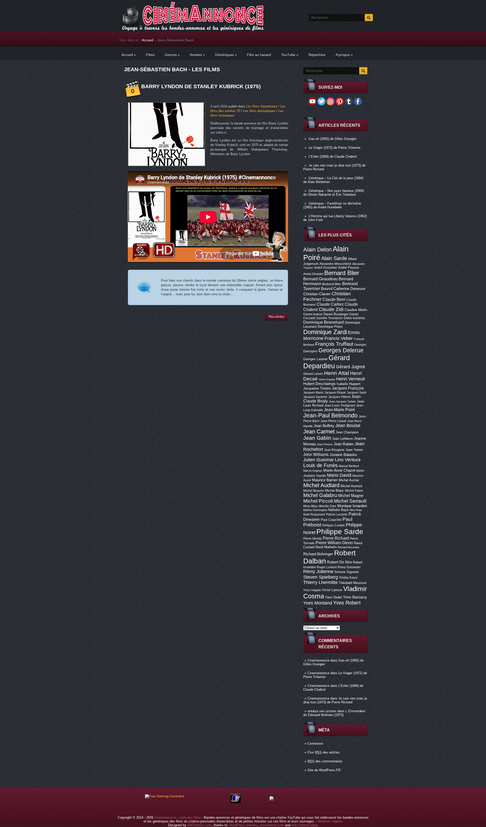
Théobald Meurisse (353, 583)
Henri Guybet (327, 379)
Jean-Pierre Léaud (333, 421)
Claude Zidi (331, 309)
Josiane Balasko (343, 455)
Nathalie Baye (338, 510)
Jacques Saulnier (315, 397)
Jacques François (348, 388)
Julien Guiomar (318, 459)
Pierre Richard (336, 538)
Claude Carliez (330, 304)
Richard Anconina (348, 547)
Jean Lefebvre (342, 438)
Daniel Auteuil (312, 314)
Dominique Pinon (330, 326)
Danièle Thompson (329, 318)
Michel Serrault (350, 501)
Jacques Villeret (339, 397)
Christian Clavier (317, 294)
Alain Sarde (334, 258)
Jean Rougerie (334, 450)
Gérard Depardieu (326, 362)
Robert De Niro (339, 562)
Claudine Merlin (356, 310)
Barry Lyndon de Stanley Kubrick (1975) (201, 86)
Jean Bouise (347, 425)
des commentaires (325, 761)
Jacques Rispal (335, 392)
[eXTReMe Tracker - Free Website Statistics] (235, 802)
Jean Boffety (324, 426)
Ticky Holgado (312, 590)
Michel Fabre (354, 490)
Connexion (315, 743)
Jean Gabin (317, 438)
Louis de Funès (320, 465)
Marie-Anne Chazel (339, 470)
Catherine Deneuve (349, 289)
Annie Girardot (313, 274)
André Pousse (348, 267)
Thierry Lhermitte (320, 582)
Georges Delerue (340, 350)
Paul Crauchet (331, 520)
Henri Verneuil (350, 378)
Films (150, 55)
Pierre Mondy (312, 538)
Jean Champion (347, 432)
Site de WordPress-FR (324, 770)
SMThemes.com (199, 825)
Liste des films (190, 817)
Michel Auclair (349, 480)
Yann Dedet (333, 597)
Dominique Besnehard (323, 322)
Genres (172, 55)
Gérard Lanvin (313, 374)
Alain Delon (317, 249)
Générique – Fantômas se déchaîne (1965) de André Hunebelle (332, 205)
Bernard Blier (341, 272)
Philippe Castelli (333, 525)
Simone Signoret (346, 572)
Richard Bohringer (318, 554)
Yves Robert (347, 602)
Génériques (226, 55)
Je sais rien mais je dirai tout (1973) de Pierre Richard (335, 700)
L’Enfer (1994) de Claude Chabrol (333, 156)
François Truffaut (334, 344)
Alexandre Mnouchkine (335, 264)
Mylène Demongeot (315, 509)
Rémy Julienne (318, 571)
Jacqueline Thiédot (317, 388)
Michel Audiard (321, 485)
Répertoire (317, 55)
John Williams (316, 454)
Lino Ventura (347, 459)
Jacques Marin (313, 392)
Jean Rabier (344, 444)
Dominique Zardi (325, 331)
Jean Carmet (319, 431)
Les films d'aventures (261, 106)
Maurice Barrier (325, 480)
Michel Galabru (320, 495)
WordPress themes (243, 825)
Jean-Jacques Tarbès (342, 401)
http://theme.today (304, 825)
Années (197, 55)
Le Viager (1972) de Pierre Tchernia (334, 148)
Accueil (147, 40)
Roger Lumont (327, 567)
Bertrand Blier (331, 284)
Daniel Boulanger (335, 314)
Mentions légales (330, 821)
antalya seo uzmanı (322, 711)
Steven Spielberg (320, 577)
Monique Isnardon (352, 506)
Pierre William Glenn (334, 543)
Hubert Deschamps (319, 384)
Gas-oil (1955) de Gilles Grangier (332, 139)
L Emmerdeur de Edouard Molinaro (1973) (334, 713)
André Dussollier (325, 267)
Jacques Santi (356, 392)
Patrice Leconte (337, 514)
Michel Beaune (313, 490)
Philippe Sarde (339, 532)
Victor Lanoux (332, 590)
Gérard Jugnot (350, 366)
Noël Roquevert (314, 514)
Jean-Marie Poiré (339, 409)
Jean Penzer (325, 444)
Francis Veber (339, 338)
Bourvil (326, 289)
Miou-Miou (310, 506)
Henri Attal (336, 373)
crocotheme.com (271, 825)
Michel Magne (350, 495)
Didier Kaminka (354, 318)
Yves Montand (317, 602)
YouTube (289, 55)
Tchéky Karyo (348, 577)
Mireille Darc (327, 506)
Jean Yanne (354, 450)
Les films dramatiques (259, 111)
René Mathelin (326, 547)
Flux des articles (324, 752)
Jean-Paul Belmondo (330, 415)
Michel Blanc (334, 490)
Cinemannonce (318, 660)
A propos (344, 55)
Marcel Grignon (312, 470)
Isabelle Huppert (348, 384)
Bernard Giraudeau (320, 279)
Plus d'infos (276, 317)
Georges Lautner (315, 359)
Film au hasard (259, 55)
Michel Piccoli (318, 501)
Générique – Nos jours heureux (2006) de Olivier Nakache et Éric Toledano (333, 192)
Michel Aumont (351, 486)
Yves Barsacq (354, 597)
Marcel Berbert (349, 466)
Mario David (339, 475)
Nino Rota (356, 509)
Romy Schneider (349, 567)
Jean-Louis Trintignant (339, 405)
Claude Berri (333, 299)
